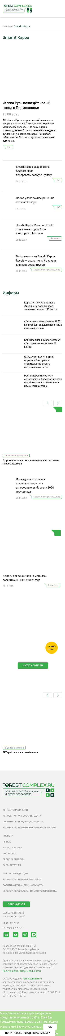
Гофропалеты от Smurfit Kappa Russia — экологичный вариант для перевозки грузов (36, 260)
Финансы (55, 238)
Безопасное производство (46, 270)
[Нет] (56, 1033)
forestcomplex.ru (32, 978)
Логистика (53, 585)
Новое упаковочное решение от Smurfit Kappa (35, 200)
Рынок (7, 841)
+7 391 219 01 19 (11, 923)
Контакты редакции (15, 810)
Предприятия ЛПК (13, 859)
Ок (50, 1026)
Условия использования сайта (22, 816)
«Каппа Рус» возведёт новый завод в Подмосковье (26, 105)
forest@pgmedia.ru (13, 927)
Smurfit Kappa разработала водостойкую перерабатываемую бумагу (34, 171)
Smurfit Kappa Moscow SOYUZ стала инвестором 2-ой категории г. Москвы (34, 229)
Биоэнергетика (12, 865)
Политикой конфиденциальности (22, 970)
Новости (8, 836)
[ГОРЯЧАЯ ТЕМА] (32, 552)
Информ (11, 293)
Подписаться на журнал (33, 673)
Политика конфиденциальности (23, 821)
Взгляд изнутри (12, 847)
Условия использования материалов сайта (30, 827)
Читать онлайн (33, 665)
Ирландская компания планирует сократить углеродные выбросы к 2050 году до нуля (35, 485)
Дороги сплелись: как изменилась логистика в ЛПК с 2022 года (25, 578)
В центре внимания (14, 748)
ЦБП (9, 147)
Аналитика (9, 853)
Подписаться (16, 904)
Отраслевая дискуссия (16, 455)
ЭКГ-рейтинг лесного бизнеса (20, 752)
